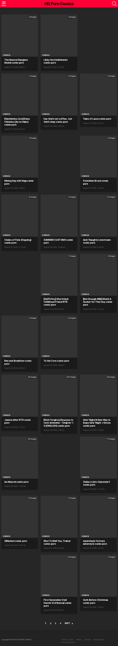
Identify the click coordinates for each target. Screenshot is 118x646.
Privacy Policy (98, 640)
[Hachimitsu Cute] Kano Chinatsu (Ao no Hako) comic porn (17, 121)
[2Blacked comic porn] (19, 517)
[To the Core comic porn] (59, 337)
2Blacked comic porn (15, 540)
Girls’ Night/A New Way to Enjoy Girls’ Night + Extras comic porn (97, 422)
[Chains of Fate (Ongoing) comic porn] (19, 216)
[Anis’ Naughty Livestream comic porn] (98, 216)
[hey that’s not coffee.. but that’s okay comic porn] (59, 95)
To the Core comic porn (56, 360)
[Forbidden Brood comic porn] (98, 157)
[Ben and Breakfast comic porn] (19, 337)
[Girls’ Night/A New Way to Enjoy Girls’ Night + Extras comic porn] (98, 396)
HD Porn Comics (59, 3)
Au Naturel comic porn (16, 481)
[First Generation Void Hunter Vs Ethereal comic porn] (59, 576)
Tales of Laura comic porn (97, 118)
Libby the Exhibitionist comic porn (55, 61)
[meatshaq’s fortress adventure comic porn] (98, 517)
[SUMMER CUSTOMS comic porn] (59, 216)
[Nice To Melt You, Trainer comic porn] (59, 517)
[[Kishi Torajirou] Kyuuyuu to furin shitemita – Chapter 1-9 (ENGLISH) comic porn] (59, 396)
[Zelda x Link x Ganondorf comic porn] (98, 458)
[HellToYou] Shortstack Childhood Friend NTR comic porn (56, 301)
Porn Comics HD (68, 642)
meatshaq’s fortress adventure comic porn (95, 542)
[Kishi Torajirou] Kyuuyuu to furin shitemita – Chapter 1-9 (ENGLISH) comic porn (59, 422)
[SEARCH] (114, 3)
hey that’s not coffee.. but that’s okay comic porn (58, 120)
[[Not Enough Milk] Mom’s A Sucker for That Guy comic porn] (98, 275)
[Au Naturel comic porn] (19, 458)
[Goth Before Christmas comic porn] (98, 576)
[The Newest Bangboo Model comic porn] (19, 36)
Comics (6, 55)
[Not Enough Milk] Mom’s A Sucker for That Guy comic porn (97, 301)
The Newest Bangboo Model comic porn (16, 61)
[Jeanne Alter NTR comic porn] (19, 396)
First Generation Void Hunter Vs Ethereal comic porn (57, 602)
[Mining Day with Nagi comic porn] (19, 157)
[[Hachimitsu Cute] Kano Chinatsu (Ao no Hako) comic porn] (19, 95)
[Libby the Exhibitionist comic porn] (59, 36)
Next (67, 623)
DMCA (78, 640)
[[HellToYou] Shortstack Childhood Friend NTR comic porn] (59, 275)
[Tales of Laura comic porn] (98, 95)
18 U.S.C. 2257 (67, 640)
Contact (87, 640)
